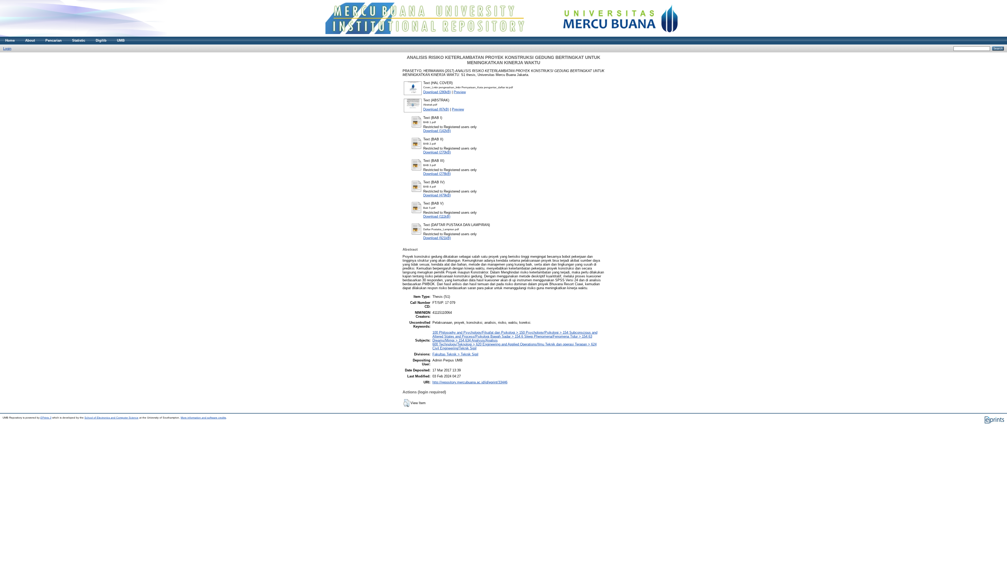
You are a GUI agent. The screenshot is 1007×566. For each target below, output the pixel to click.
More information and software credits (203, 417)
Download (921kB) (437, 238)
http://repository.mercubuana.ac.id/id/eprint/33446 (469, 382)
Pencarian (53, 40)
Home (10, 40)
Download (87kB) (436, 109)
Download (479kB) (437, 195)
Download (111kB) (436, 216)
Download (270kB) (437, 152)
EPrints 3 (45, 417)
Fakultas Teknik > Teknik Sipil (455, 354)
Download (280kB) (437, 92)
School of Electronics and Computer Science (111, 417)
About (30, 40)
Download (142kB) (437, 131)
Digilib (101, 40)
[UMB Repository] (503, 35)
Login (7, 49)
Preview (460, 92)
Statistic (78, 40)
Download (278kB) (437, 174)
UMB (121, 40)
